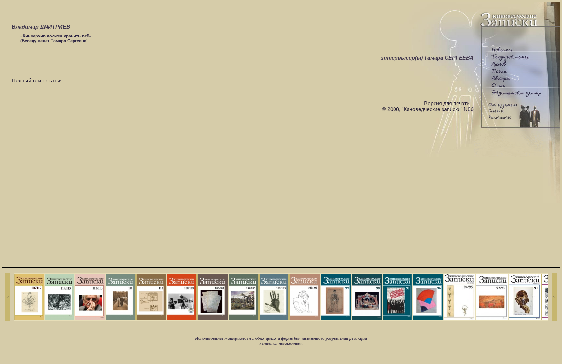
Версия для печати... (449, 103)
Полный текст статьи (37, 80)
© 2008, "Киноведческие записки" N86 (428, 109)
